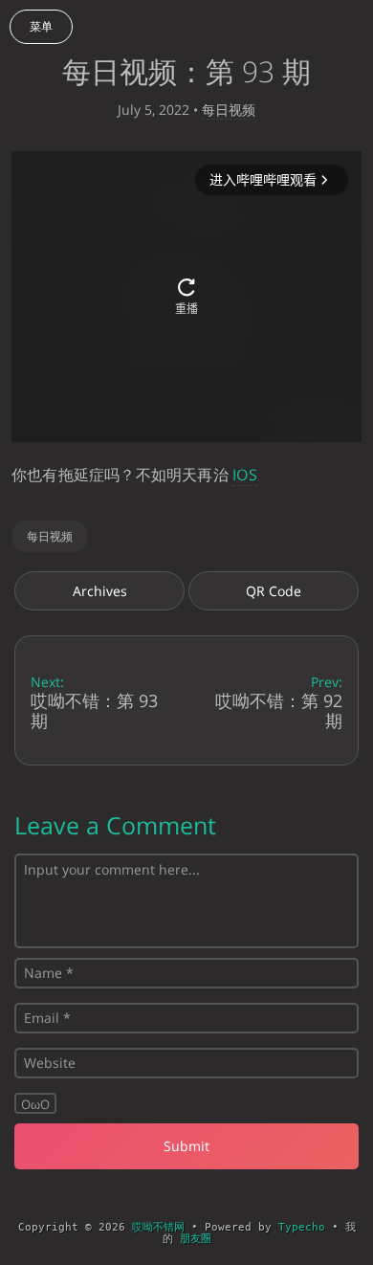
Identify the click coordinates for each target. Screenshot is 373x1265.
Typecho (301, 1227)
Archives (100, 591)
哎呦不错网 (158, 1227)
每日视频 (228, 109)
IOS (244, 474)
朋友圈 (195, 1238)
